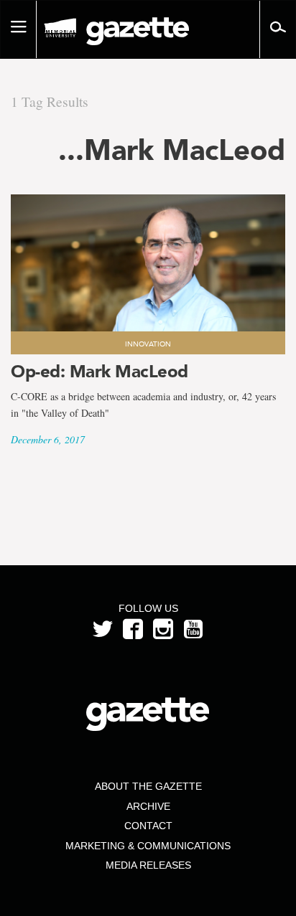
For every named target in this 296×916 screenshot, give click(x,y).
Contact (148, 825)
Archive (148, 806)
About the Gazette (148, 786)
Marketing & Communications (148, 845)
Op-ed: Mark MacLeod (99, 371)
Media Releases (148, 865)
